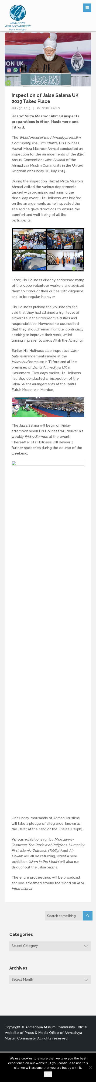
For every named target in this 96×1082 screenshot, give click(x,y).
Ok (48, 1074)
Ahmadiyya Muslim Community (50, 1027)
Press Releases (48, 108)
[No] (90, 1067)
